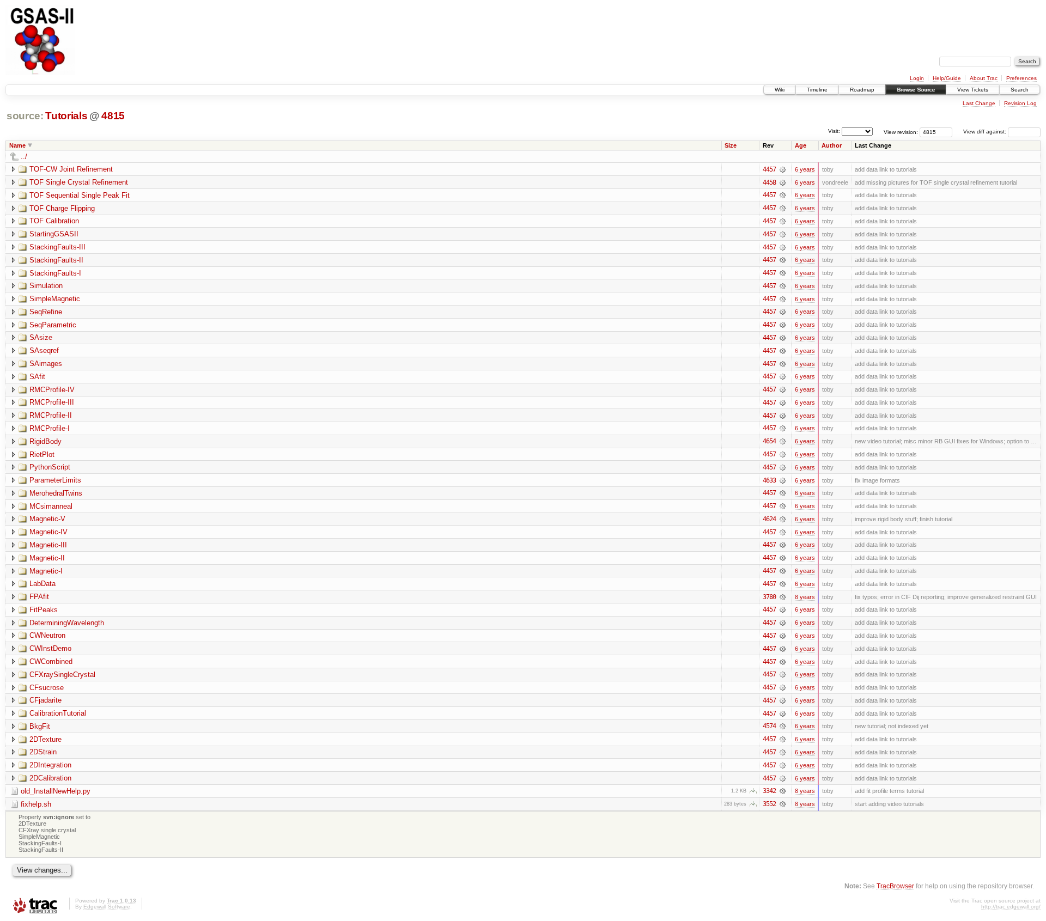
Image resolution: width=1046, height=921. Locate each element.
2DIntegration (50, 765)
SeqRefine (45, 312)
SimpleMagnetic (54, 299)
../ (24, 157)
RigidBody (45, 441)
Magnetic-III (48, 545)
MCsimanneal (50, 506)
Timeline (817, 90)
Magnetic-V (47, 519)
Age (800, 145)
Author (832, 145)
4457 (769, 169)
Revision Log (1020, 103)
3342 (769, 791)
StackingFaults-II (56, 260)
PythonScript (49, 467)
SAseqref (44, 350)
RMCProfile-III (51, 402)
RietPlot (41, 454)
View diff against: (985, 132)
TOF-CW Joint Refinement (71, 169)
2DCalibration (50, 778)
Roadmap (862, 90)
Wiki (779, 90)
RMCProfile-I (49, 428)
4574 (769, 726)
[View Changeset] (783, 169)
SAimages (45, 363)
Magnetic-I (46, 571)
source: (25, 115)
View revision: (901, 132)
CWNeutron (47, 635)
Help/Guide (947, 78)
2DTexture (45, 739)
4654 (769, 441)
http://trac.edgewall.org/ (1011, 907)
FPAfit (39, 597)
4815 (113, 115)
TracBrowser (895, 885)
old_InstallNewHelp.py (55, 791)
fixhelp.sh (36, 804)
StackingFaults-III (57, 247)
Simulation (46, 286)
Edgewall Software (106, 907)
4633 (769, 480)
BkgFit (39, 726)
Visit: (834, 131)
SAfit (37, 377)
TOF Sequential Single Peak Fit (79, 195)
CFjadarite (45, 700)
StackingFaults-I (55, 273)
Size (731, 145)
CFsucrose (46, 688)
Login (917, 78)
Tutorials (66, 115)
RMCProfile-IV (52, 390)
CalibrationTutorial (57, 713)
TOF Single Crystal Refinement (78, 182)
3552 (769, 804)
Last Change (979, 103)
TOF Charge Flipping (62, 208)
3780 (769, 597)
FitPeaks (43, 610)
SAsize (40, 337)
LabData (42, 584)
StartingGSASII (53, 234)
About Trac (984, 78)
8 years (805, 597)
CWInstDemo (50, 648)
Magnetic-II (47, 558)
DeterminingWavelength (66, 623)
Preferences (1021, 78)
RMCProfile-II (50, 415)
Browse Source (916, 90)
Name (17, 145)
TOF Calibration (54, 221)
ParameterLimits (55, 480)
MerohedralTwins (55, 493)
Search (1020, 90)
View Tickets (972, 90)
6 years (805, 169)
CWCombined (50, 661)
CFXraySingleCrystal (62, 674)
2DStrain (43, 752)
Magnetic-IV (48, 532)
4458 (769, 182)
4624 (769, 519)
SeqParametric (52, 325)
